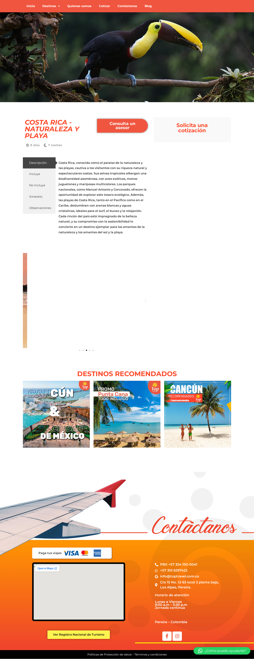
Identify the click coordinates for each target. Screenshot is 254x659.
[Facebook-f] (167, 636)
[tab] (39, 163)
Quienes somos (79, 6)
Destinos (49, 6)
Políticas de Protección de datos (109, 654)
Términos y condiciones (150, 654)
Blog (148, 6)
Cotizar (104, 6)
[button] (27, 300)
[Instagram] (177, 636)
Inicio (31, 6)
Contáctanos (127, 6)
